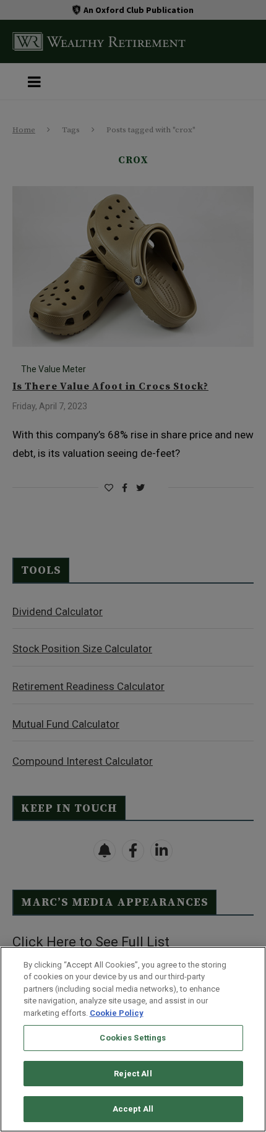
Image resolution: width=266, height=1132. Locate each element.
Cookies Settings (133, 1037)
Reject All (133, 1073)
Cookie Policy (117, 1013)
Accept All (133, 1108)
